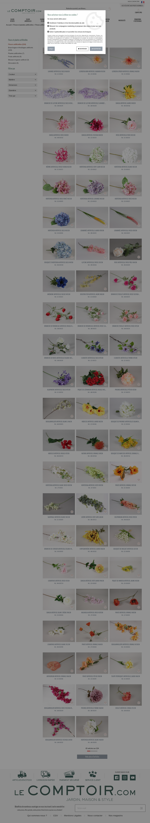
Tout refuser (83, 49)
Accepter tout (97, 49)
